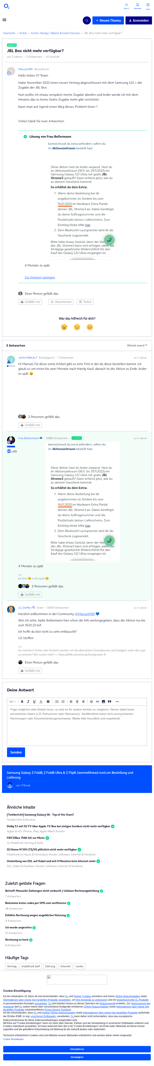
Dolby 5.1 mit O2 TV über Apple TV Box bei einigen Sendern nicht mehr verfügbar (58, 826)
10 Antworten (13, 933)
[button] (4, 21)
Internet (65, 966)
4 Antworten (13, 921)
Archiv (23, 33)
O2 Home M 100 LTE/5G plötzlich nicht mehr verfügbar (42, 849)
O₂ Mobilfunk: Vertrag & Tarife (25, 843)
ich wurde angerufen (18, 927)
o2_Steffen (25, 608)
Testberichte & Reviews (21, 820)
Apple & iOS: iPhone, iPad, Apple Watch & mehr (36, 831)
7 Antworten (13, 896)
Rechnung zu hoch (16, 940)
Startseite (9, 33)
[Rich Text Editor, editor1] (77, 726)
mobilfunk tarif (31, 966)
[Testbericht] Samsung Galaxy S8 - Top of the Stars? (40, 815)
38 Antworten (14, 909)
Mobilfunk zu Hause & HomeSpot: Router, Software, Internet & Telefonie (51, 854)
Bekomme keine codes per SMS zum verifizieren (35, 903)
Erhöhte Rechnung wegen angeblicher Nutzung (35, 915)
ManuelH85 (25, 69)
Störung (50, 966)
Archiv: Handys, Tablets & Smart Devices (55, 33)
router (80, 966)
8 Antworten (13, 945)
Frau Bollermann (28, 438)
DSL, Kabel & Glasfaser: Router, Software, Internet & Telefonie (45, 866)
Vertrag (11, 966)
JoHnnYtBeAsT (27, 358)
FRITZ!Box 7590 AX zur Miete (26, 838)
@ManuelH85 (85, 614)
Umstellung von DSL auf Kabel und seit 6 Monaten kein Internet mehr (51, 861)
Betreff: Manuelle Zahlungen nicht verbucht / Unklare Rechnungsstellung (52, 891)
